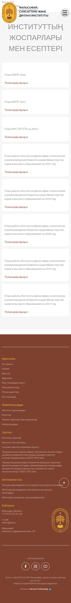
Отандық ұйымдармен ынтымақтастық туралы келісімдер (32, 485)
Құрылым (7, 378)
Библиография (10, 424)
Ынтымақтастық (10, 387)
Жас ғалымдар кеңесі (13, 382)
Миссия (6, 373)
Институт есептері (11, 437)
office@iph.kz (9, 522)
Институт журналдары (14, 410)
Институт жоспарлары (14, 442)
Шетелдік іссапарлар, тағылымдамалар (23, 497)
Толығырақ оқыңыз (16, 82)
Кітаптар (6, 414)
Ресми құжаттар (10, 391)
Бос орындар (9, 396)
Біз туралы (7, 364)
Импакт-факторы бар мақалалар (19, 419)
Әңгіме (5, 368)
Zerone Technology (39, 589)
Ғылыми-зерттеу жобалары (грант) (20, 447)
